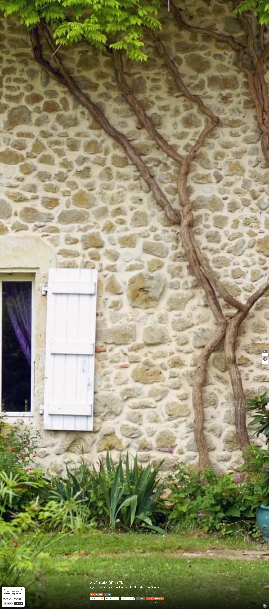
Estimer (107, 594)
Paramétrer (8, 603)
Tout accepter (18, 603)
